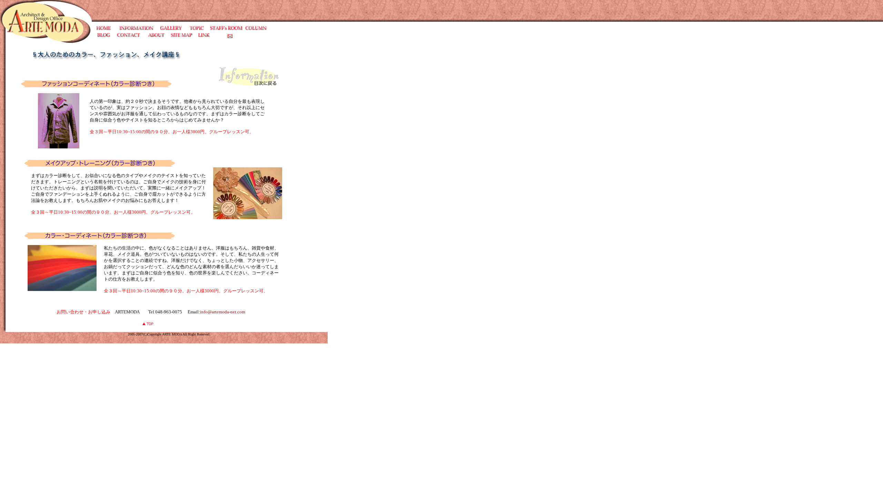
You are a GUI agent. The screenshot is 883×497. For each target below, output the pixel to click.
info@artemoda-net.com (222, 311)
